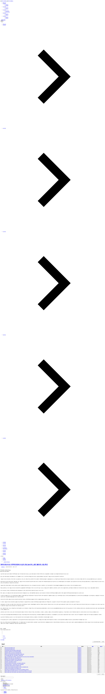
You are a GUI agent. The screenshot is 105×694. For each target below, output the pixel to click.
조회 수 (101, 646)
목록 (103, 641)
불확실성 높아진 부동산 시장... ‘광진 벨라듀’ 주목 (13, 657)
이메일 (4, 687)
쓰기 (99, 674)
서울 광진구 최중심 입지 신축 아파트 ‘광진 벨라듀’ (13, 651)
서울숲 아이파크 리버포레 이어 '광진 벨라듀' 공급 (13, 668)
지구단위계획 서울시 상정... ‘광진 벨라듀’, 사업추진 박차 (14, 655)
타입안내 (4, 550)
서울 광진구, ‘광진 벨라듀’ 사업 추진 (10, 661)
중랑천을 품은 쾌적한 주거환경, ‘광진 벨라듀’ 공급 (13, 665)
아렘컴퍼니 (3, 566)
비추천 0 (4, 637)
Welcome (4, 2)
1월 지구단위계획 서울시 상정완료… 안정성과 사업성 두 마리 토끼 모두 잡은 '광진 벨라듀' (19, 656)
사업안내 (4, 3)
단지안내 (4, 9)
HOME (4, 557)
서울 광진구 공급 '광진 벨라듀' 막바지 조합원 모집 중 (13, 659)
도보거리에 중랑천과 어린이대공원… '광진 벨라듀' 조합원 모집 (15, 663)
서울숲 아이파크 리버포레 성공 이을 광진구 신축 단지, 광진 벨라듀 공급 (16, 666)
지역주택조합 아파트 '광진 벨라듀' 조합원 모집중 (13, 650)
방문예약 (6, 17)
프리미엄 (4, 6)
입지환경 (6, 5)
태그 (103, 674)
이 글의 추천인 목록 (97, 641)
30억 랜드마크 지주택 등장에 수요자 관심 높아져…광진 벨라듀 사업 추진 (24, 564)
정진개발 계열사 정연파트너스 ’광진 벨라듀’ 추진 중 (13, 660)
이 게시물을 (2, 639)
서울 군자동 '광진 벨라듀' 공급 (10, 647)
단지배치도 (7, 10)
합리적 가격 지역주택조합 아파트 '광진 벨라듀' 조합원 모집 (14, 654)
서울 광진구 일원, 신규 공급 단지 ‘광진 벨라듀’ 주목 (13, 652)
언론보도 (6, 18)
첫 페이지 (2, 680)
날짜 (92, 646)
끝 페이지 (9, 680)
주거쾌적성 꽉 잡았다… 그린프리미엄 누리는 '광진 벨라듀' (14, 664)
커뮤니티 (6, 8)
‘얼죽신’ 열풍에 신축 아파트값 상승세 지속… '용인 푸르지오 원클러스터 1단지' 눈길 (18, 670)
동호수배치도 (7, 11)
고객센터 (4, 16)
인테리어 (6, 15)
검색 (2, 678)
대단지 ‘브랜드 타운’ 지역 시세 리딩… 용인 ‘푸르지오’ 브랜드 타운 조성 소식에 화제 (18, 672)
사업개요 (6, 4)
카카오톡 (4, 688)
